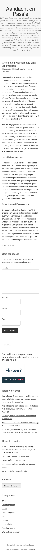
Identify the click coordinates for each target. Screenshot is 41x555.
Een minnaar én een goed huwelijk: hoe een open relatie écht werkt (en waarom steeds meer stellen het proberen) (20, 399)
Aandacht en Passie (20, 11)
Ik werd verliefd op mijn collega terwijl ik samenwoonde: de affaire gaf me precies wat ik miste (18, 449)
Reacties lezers (8, 528)
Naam (5, 297)
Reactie (5, 268)
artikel (4, 500)
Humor (5, 516)
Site (3, 319)
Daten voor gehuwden (20, 456)
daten (12, 245)
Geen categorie (8, 512)
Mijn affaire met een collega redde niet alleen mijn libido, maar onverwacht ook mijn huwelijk (20, 408)
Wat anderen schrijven (11, 532)
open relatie (7, 524)
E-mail (5, 308)
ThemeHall (31, 549)
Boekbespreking (8, 504)
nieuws (5, 520)
